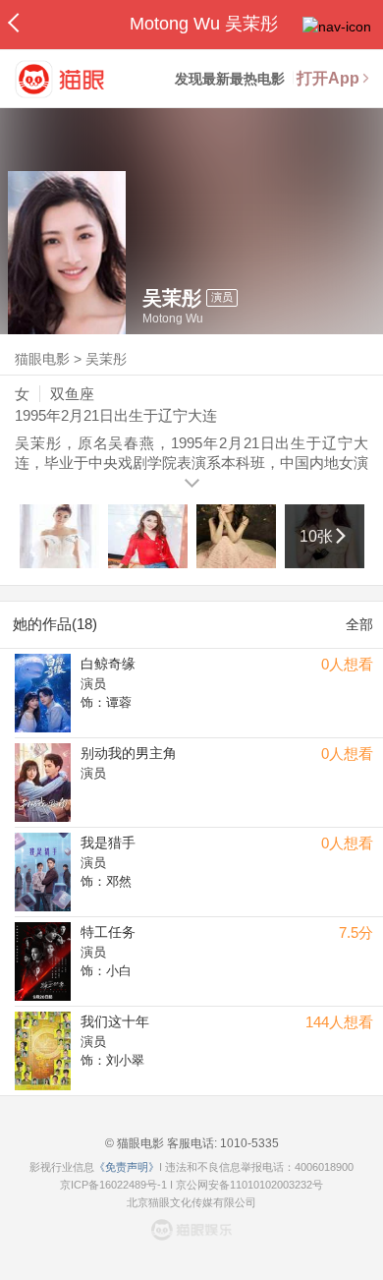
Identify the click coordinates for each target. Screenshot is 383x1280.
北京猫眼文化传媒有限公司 (191, 1202)
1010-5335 (248, 1143)
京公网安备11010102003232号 (249, 1185)
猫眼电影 (42, 359)
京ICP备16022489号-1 (113, 1185)
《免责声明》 (126, 1167)
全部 (359, 624)
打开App (328, 78)
